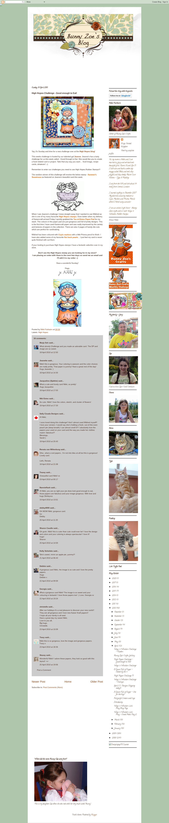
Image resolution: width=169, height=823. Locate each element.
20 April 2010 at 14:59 (49, 543)
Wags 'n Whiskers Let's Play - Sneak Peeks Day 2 (125, 713)
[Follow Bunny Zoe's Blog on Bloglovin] (120, 97)
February (117, 724)
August (117, 629)
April (116, 646)
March (117, 719)
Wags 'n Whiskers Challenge (125, 665)
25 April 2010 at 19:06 (49, 665)
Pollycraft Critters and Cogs (124, 698)
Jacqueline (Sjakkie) (49, 381)
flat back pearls (71, 237)
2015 (114, 591)
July (116, 633)
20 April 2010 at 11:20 (49, 520)
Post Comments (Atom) (53, 687)
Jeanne (77, 156)
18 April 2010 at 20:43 (49, 441)
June (116, 637)
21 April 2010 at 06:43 (49, 558)
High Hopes (43, 332)
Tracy (42, 637)
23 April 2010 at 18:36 (49, 647)
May (116, 641)
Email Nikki (113, 220)
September (118, 624)
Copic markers (64, 235)
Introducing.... (119, 702)
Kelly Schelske (46, 551)
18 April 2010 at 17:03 (49, 390)
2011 (114, 604)
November (118, 616)
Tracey (43, 472)
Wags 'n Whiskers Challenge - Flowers (125, 650)
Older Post (96, 681)
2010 (114, 608)
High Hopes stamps (68, 216)
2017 (114, 582)
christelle (44, 607)
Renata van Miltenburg (50, 449)
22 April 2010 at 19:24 (49, 599)
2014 (114, 595)
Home (67, 681)
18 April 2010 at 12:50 (49, 352)
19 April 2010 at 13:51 (49, 500)
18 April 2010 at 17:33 (49, 405)
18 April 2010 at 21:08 (49, 464)
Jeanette (43, 360)
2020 (114, 578)
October (117, 620)
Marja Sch (44, 343)
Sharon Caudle (46, 528)
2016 (114, 587)
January (117, 728)
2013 (114, 599)
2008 (114, 738)
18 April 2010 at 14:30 (49, 373)
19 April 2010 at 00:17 (49, 479)
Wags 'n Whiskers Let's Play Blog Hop (123, 707)
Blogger (94, 814)
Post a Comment (44, 670)
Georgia (43, 589)
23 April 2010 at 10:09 (49, 629)
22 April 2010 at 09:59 (49, 581)
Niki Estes (44, 398)
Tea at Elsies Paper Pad (83, 219)
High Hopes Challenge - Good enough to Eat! (123, 660)
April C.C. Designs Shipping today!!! (124, 687)
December (118, 612)
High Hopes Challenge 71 (123, 675)
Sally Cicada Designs (49, 414)
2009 (114, 733)
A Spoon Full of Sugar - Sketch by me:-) (123, 670)
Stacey (43, 655)
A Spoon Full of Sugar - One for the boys (125, 693)
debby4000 (45, 508)
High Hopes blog (87, 151)
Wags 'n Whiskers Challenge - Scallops (125, 681)
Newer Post (38, 681)
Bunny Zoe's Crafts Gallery (124, 655)
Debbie (43, 566)
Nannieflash (45, 487)
